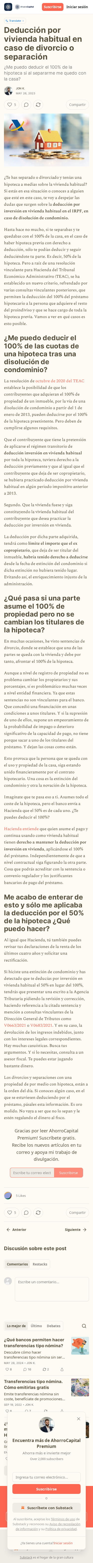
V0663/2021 (15, 1025)
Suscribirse (53, 7)
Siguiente (73, 1229)
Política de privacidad (61, 1529)
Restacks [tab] (40, 1264)
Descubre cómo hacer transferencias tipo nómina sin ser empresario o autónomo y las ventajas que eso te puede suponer (33, 1355)
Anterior (19, 1229)
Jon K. (20, 88)
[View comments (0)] (26, 105)
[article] (46, 1354)
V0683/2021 (41, 1025)
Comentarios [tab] (17, 1264)
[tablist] (27, 1264)
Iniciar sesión (77, 7)
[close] (79, 1419)
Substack (26, 1557)
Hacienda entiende (21, 829)
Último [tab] (36, 1326)
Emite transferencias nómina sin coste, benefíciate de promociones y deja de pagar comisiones (34, 1396)
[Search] (84, 1326)
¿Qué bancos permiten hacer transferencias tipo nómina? (34, 1342)
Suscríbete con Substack (50, 1507)
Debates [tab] (53, 1326)
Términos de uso (63, 1519)
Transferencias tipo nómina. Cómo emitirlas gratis (33, 1384)
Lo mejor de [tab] (16, 1326)
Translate (15, 20)
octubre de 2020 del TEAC (59, 381)
